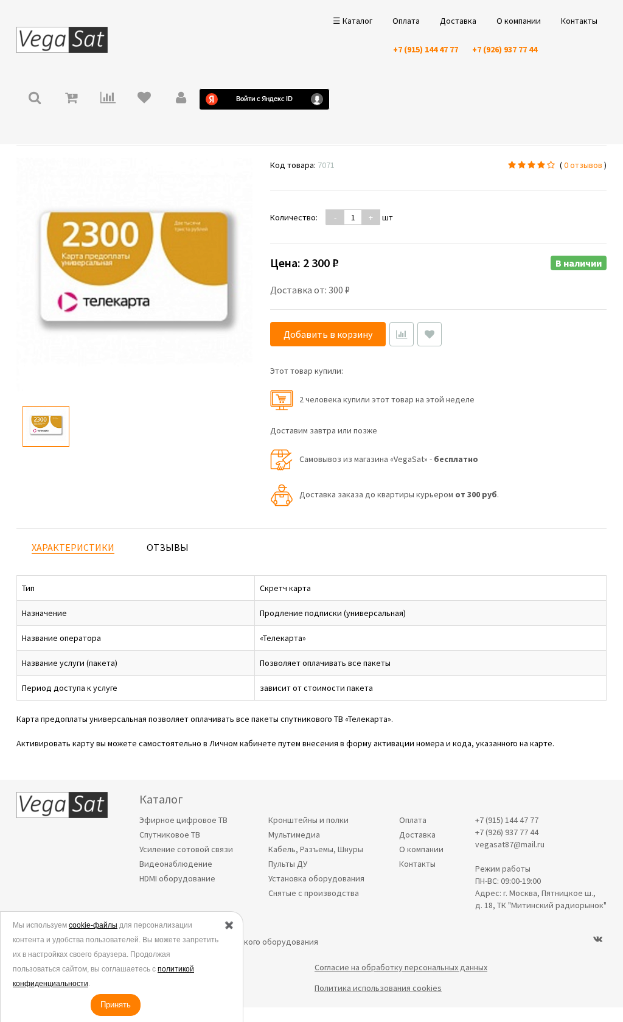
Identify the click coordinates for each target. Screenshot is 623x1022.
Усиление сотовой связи (186, 849)
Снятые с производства (313, 892)
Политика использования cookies (378, 987)
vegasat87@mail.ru (510, 844)
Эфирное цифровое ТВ (183, 819)
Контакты (579, 20)
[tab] (73, 547)
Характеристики (73, 547)
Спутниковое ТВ (169, 834)
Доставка (458, 20)
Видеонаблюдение (175, 863)
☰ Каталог (352, 20)
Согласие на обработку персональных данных (401, 967)
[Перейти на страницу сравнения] (107, 99)
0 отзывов (583, 164)
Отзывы (168, 547)
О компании (518, 20)
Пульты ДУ (287, 863)
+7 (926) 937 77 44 (504, 49)
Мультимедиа (294, 834)
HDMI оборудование (177, 878)
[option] (46, 426)
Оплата (406, 20)
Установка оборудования (316, 878)
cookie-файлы (93, 925)
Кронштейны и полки (308, 819)
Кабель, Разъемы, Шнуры (315, 849)
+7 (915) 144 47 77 (425, 49)
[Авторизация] (180, 99)
